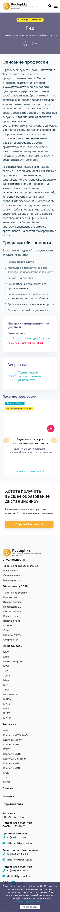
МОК (6, 772)
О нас (6, 630)
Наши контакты (12, 635)
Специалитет (11, 575)
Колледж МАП (11, 768)
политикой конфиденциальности (29, 901)
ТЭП (5, 777)
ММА (6, 680)
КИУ (5, 685)
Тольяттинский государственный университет (29, 376)
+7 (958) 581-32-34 (17, 870)
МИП (6, 657)
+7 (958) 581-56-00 (17, 853)
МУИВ (6, 704)
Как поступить (12, 611)
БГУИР (7, 718)
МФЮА (7, 699)
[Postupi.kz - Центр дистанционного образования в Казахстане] (21, 6)
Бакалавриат (10, 570)
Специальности (13, 559)
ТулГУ (6, 675)
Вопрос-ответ (11, 620)
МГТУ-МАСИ (10, 694)
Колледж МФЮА (12, 739)
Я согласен (30, 906)
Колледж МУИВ (12, 754)
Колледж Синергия (14, 758)
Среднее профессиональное (20, 566)
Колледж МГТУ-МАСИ (16, 735)
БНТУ (6, 713)
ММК (6, 730)
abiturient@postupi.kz (19, 843)
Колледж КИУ (11, 744)
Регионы (8, 796)
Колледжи (9, 724)
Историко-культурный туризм (31, 338)
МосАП (7, 708)
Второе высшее (12, 602)
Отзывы (7, 625)
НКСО (6, 782)
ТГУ (5, 671)
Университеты (12, 646)
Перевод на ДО (12, 606)
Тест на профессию (15, 592)
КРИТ (6, 749)
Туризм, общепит (41, 35)
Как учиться (10, 616)
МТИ (6, 666)
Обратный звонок (27, 524)
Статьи (7, 788)
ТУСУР (7, 689)
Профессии (22, 35)
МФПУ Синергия (13, 661)
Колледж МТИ (11, 763)
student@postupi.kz (18, 876)
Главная (8, 35)
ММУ (6, 652)
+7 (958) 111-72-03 (17, 837)
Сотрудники (10, 639)
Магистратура (11, 580)
